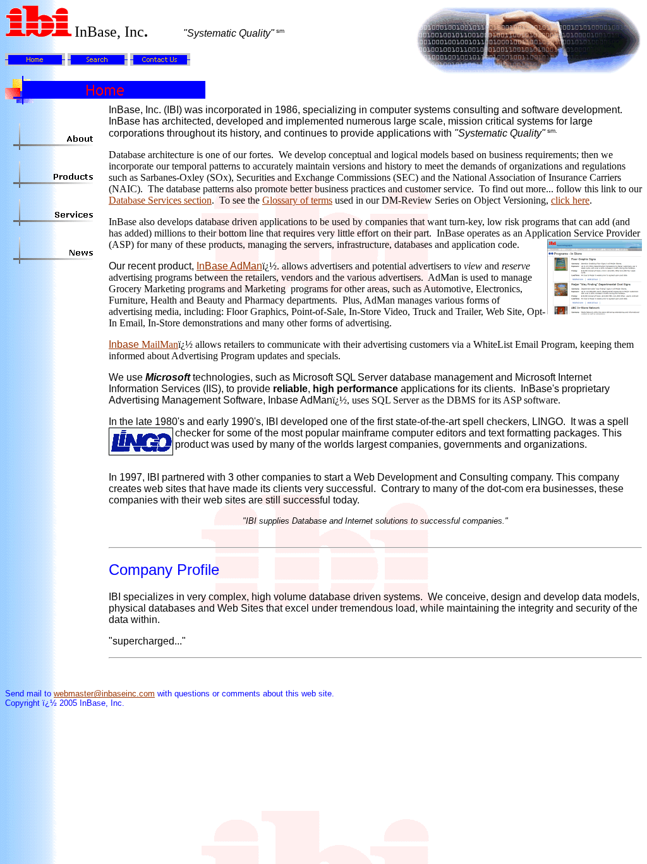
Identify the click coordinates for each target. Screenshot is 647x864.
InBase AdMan (229, 266)
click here (570, 200)
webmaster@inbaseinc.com (104, 693)
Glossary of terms (297, 200)
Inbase (143, 344)
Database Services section (160, 200)
